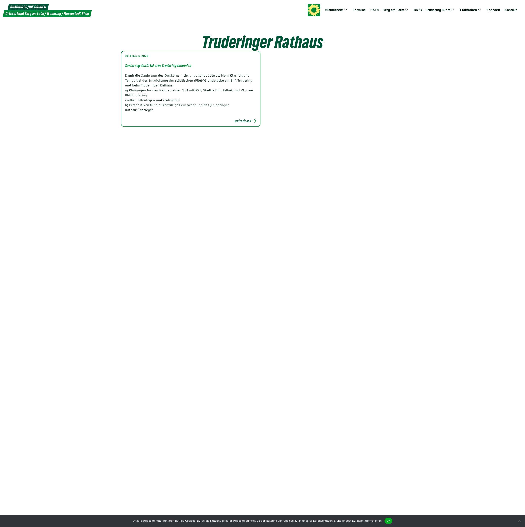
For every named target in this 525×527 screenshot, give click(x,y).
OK (388, 520)
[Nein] (520, 521)
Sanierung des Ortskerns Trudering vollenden (158, 65)
